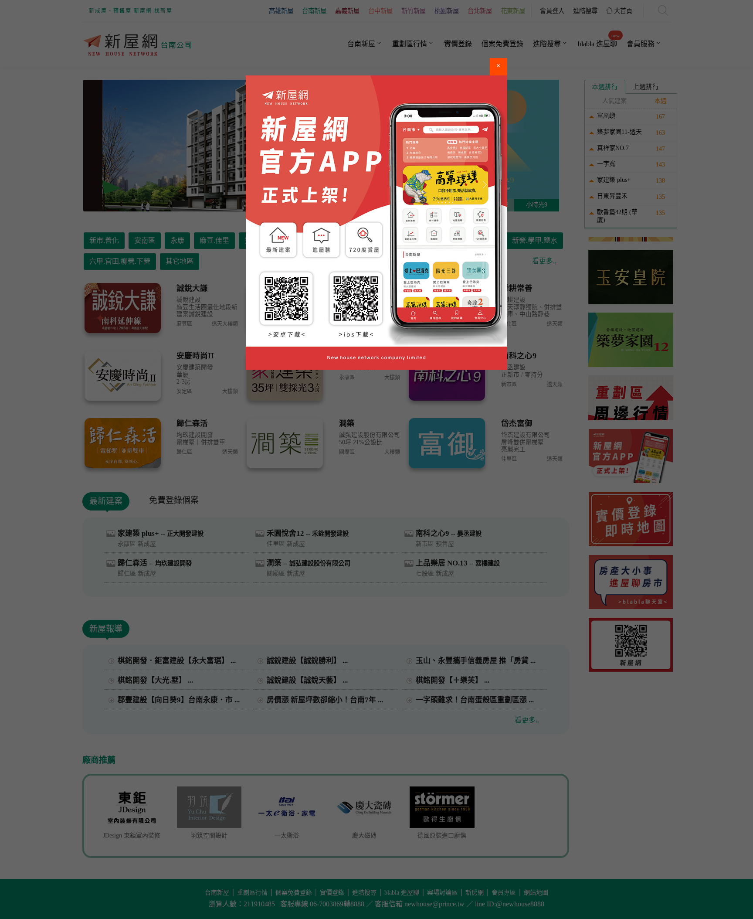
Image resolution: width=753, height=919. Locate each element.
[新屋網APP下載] (376, 222)
